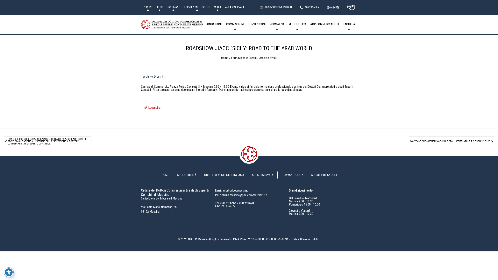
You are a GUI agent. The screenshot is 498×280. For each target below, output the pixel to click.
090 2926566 (228, 203)
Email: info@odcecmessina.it (232, 190)
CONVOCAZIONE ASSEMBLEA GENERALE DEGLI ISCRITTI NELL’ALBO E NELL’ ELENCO (450, 141)
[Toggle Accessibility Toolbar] (8, 272)
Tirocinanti (174, 7)
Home (224, 58)
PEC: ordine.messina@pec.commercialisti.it (241, 195)
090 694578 (246, 203)
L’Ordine (148, 7)
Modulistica (297, 24)
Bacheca (349, 24)
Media (217, 7)
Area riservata (235, 7)
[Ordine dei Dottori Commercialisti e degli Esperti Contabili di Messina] (172, 25)
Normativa (277, 24)
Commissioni (235, 24)
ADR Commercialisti (324, 24)
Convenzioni (257, 24)
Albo (160, 7)
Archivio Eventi (268, 58)
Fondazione (214, 24)
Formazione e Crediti (197, 7)
